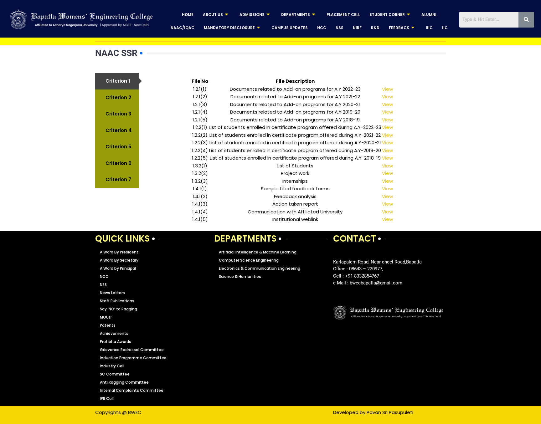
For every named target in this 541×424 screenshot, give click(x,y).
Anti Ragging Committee (124, 382)
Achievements (114, 333)
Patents (108, 325)
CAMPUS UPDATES (289, 27)
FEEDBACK (399, 27)
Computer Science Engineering (249, 260)
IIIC (429, 27)
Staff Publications (117, 301)
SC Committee (115, 374)
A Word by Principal (118, 268)
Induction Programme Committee (133, 357)
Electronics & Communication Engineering (259, 268)
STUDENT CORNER (387, 14)
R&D (375, 27)
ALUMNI (428, 14)
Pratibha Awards (115, 341)
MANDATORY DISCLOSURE (229, 27)
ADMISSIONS (252, 14)
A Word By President (119, 252)
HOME (187, 14)
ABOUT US (213, 14)
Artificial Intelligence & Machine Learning (257, 252)
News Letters (112, 292)
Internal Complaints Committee (131, 390)
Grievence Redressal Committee (132, 349)
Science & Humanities (240, 276)
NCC (321, 27)
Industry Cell (112, 366)
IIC (445, 27)
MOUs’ (106, 317)
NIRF (357, 27)
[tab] (117, 81)
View (387, 89)
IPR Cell (107, 398)
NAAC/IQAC (182, 27)
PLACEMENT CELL (343, 14)
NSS (339, 27)
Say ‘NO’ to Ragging (118, 309)
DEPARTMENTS (295, 14)
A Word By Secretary (119, 260)
